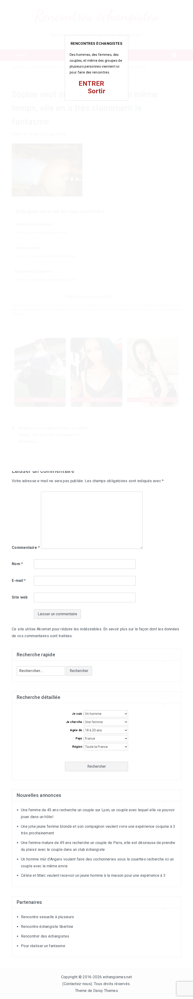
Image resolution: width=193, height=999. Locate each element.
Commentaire (26, 547)
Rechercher (96, 766)
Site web (20, 597)
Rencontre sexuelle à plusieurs (47, 917)
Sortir (96, 91)
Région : (78, 746)
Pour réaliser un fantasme (43, 946)
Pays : (80, 738)
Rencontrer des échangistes (45, 936)
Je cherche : (75, 722)
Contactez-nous (77, 984)
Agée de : (77, 730)
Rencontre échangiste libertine (47, 926)
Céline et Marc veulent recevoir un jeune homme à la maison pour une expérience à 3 (93, 875)
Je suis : (78, 713)
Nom (17, 564)
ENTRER (91, 83)
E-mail (19, 580)
